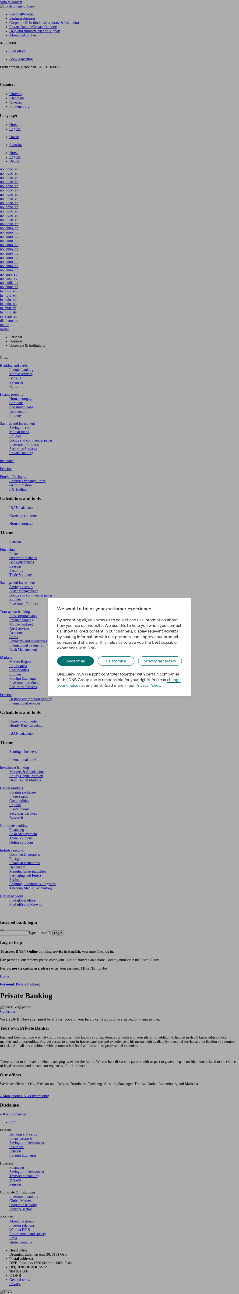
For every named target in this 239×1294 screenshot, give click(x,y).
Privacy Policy (148, 685)
